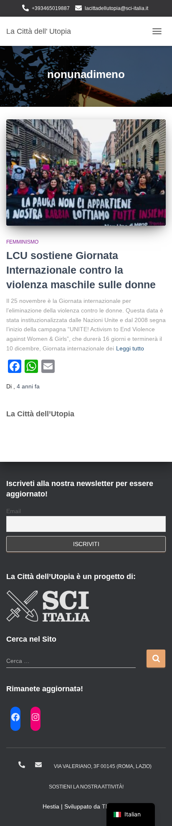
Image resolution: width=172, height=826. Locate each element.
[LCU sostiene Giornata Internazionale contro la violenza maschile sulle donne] (86, 172)
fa (28, 386)
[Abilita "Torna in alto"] (155, 809)
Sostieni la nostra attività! (86, 787)
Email (13, 511)
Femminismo (22, 242)
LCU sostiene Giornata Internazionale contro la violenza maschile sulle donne (81, 269)
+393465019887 (51, 8)
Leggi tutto (130, 348)
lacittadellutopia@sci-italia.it (116, 8)
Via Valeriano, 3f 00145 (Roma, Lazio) (103, 766)
